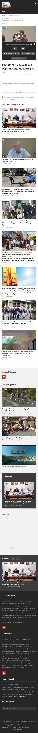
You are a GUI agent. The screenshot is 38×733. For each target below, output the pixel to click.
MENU (4, 11)
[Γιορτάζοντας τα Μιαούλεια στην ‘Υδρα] (19, 455)
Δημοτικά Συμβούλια (16, 74)
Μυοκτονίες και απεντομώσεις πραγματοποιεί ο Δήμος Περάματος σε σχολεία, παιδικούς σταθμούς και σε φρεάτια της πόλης (18, 191)
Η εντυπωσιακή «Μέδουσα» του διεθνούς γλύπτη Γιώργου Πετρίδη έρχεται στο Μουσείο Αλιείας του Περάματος (17, 223)
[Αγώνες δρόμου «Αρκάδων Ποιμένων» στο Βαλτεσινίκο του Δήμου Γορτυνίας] (19, 426)
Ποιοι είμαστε (22, 725)
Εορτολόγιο (13, 548)
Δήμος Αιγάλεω (6, 74)
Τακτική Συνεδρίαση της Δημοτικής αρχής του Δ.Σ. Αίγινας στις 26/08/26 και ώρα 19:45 (18, 502)
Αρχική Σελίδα (10, 725)
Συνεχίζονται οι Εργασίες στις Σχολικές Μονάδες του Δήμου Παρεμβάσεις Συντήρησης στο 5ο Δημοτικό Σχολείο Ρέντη (18, 353)
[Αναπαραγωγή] (4, 44)
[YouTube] (4, 377)
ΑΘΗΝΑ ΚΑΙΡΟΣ (6, 514)
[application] (19, 36)
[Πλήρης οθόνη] (34, 44)
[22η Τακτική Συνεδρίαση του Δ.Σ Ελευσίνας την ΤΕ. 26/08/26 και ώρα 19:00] (19, 148)
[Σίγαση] (31, 44)
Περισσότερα (22, 696)
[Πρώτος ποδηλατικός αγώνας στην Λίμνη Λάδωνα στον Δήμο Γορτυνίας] (19, 397)
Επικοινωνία (6, 727)
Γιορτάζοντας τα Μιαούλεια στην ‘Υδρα (14, 466)
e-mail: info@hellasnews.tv (21, 727)
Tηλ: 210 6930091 (16, 729)
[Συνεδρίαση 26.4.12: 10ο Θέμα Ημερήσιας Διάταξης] (19, 177)
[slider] (17, 44)
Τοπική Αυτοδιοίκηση (27, 74)
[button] (19, 36)
